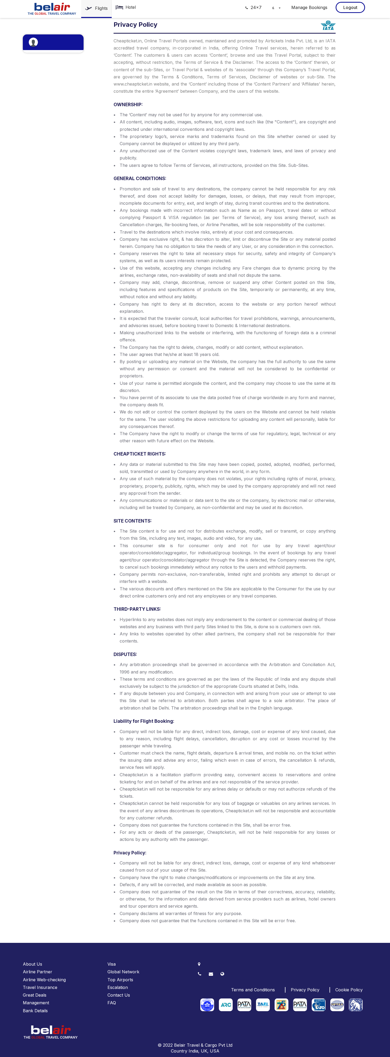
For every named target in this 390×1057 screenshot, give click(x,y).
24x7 (255, 7)
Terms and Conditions (253, 989)
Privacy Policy (305, 989)
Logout (350, 7)
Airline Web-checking (44, 979)
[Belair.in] (52, 8)
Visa (111, 964)
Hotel (130, 7)
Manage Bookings (309, 7)
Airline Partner (37, 971)
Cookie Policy (349, 989)
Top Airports (120, 979)
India (193, 1051)
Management (36, 1002)
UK (204, 1051)
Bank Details (35, 1010)
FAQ (111, 1002)
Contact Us (118, 995)
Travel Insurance (40, 987)
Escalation (117, 987)
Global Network (123, 971)
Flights (101, 8)
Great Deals (34, 995)
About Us (32, 964)
